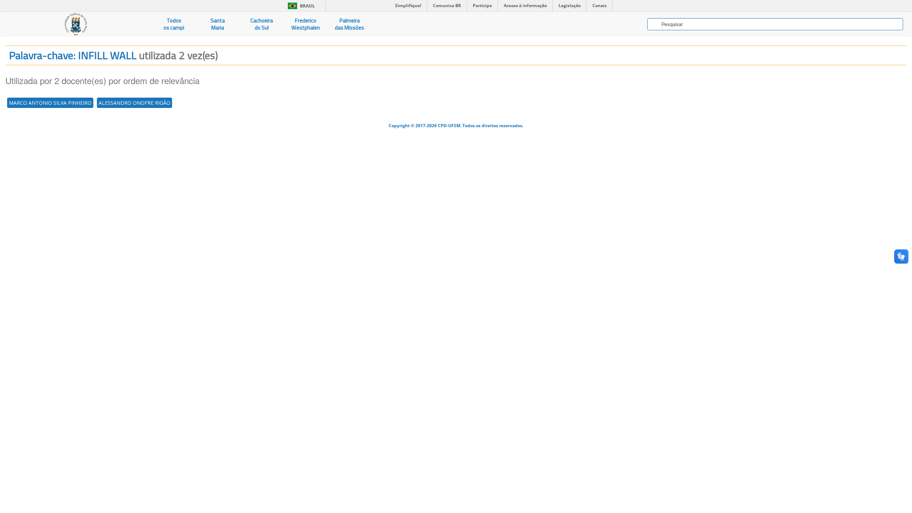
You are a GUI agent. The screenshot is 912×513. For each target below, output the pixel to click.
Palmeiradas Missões (349, 24)
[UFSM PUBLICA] (76, 24)
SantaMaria (218, 24)
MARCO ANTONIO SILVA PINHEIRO (50, 102)
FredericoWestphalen (305, 24)
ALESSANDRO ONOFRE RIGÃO (134, 102)
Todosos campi (174, 24)
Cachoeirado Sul (261, 24)
